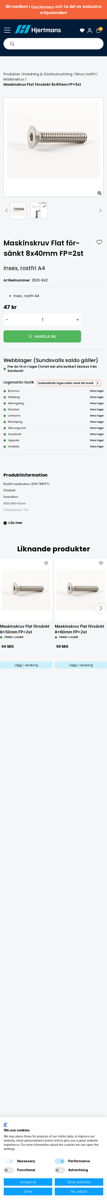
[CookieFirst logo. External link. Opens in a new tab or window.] (5, 1125)
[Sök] (12, 44)
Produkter (11, 74)
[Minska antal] (6, 320)
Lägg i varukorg (26, 665)
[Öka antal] (77, 320)
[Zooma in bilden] (98, 191)
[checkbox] (9, 1161)
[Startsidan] (37, 30)
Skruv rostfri (85, 74)
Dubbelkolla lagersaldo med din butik (65, 383)
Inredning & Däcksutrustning (47, 74)
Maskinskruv (13, 79)
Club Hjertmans (42, 7)
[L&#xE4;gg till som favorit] (99, 242)
